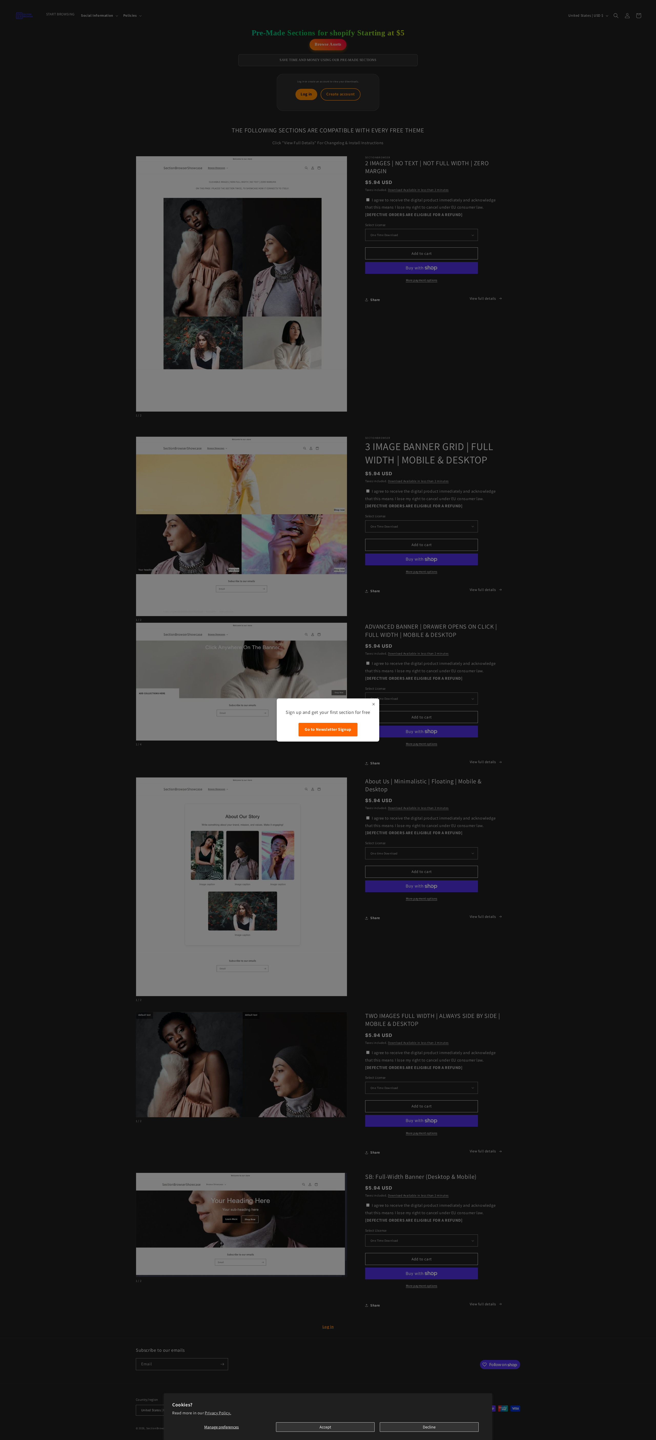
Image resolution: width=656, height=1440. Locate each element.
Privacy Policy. (218, 1413)
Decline (429, 1427)
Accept (325, 1427)
